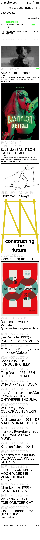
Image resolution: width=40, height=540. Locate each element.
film (37, 7)
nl (26, 3)
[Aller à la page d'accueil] (9, 2)
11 (31, 525)
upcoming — (5, 525)
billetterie (35, 31)
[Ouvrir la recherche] (33, 2)
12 (33, 525)
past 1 (12, 525)
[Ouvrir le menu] (37, 2)
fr (27, 3)
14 (38, 525)
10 (29, 525)
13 (36, 525)
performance (25, 7)
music (11, 7)
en (30, 3)
